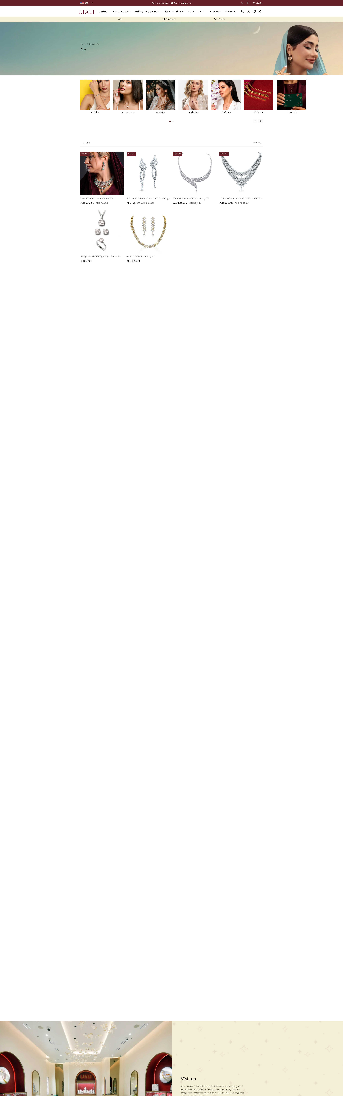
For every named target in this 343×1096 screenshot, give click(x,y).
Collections (91, 44)
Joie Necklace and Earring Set (141, 256)
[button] (104, 11)
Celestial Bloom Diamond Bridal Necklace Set (241, 198)
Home (82, 44)
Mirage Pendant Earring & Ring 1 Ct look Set (100, 256)
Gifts (120, 19)
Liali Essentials (168, 19)
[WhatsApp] (242, 3)
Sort (255, 142)
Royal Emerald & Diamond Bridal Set (97, 198)
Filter (88, 142)
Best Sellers (219, 19)
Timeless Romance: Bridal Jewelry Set (191, 198)
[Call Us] (248, 3)
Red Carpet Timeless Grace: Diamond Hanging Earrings (148, 198)
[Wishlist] (254, 11)
